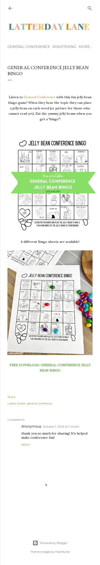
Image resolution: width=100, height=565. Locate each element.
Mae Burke (62, 551)
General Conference (28, 47)
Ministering (64, 47)
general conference (39, 403)
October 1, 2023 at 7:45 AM (61, 426)
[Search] (90, 7)
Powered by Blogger (53, 543)
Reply (25, 444)
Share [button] (11, 397)
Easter (21, 403)
